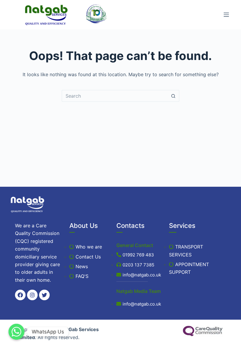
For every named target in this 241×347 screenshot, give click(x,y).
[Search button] (173, 96)
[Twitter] (44, 295)
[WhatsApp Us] (16, 332)
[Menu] (226, 14)
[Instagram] (32, 295)
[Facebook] (20, 295)
